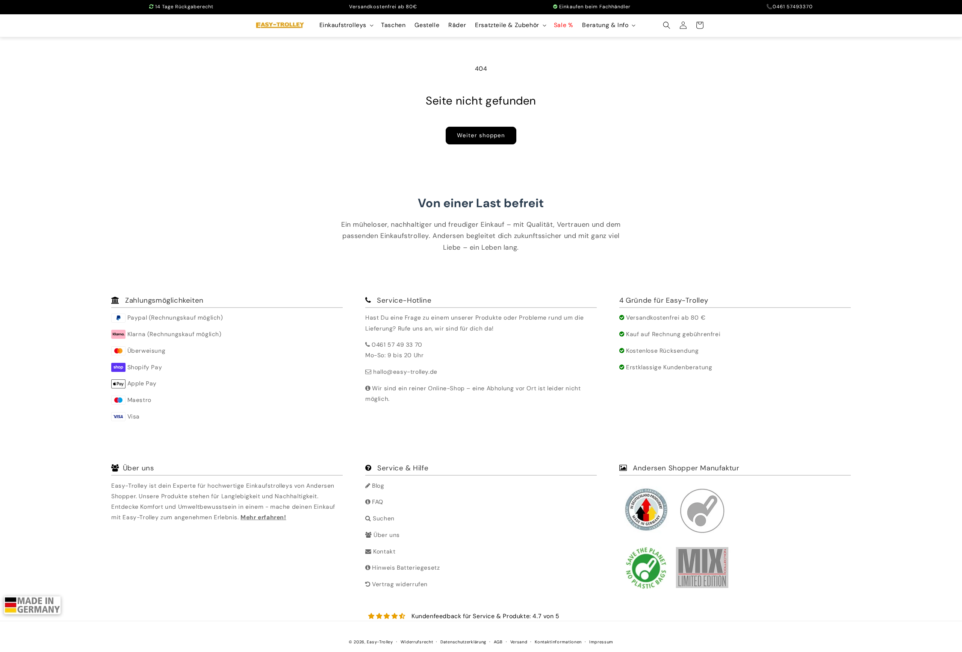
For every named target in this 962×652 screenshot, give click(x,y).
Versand (519, 641)
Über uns (386, 535)
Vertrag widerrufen (399, 584)
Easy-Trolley (380, 641)
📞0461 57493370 (789, 6)
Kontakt (383, 551)
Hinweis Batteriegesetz (405, 568)
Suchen (383, 518)
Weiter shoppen (481, 135)
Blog (377, 486)
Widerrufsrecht (417, 641)
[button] (346, 25)
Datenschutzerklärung (463, 641)
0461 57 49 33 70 (397, 345)
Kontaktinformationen (558, 641)
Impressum (601, 641)
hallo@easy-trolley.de (405, 372)
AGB (498, 641)
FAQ (377, 502)
